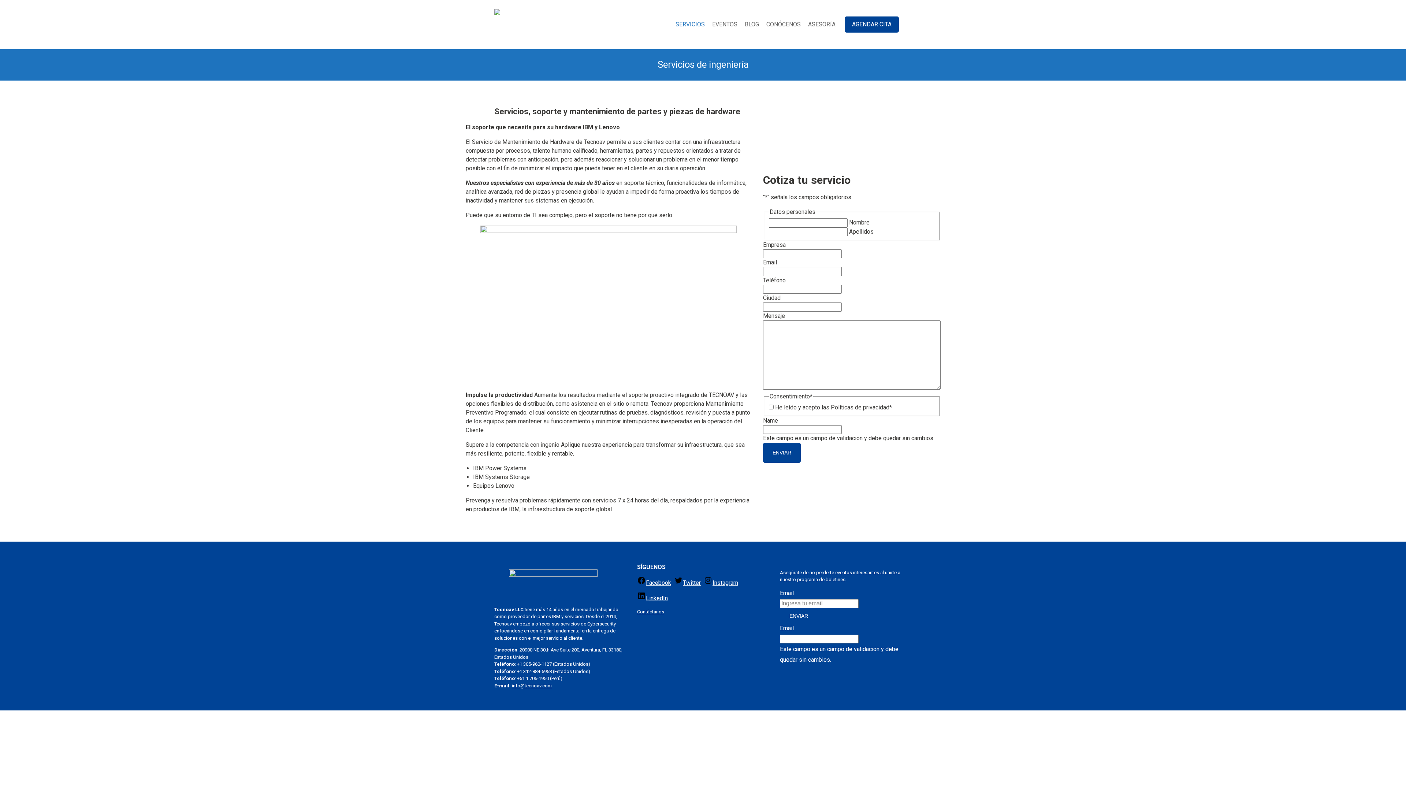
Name (770, 420)
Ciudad (772, 297)
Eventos (724, 24)
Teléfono (774, 280)
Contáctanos (650, 611)
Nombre (859, 222)
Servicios (690, 24)
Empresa (774, 244)
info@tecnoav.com (532, 685)
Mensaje (774, 315)
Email (770, 262)
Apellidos (861, 231)
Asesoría (822, 24)
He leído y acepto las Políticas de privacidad (833, 407)
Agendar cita (872, 24)
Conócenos (783, 24)
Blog (752, 24)
